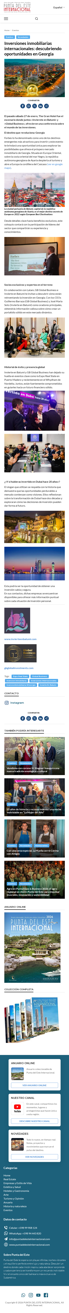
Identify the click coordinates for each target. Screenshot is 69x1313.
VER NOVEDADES (34, 1156)
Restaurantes (41, 846)
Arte (6, 1194)
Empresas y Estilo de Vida (18, 1183)
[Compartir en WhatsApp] (28, 106)
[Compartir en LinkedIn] (40, 106)
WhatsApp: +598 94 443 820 (25, 1233)
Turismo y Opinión (14, 1198)
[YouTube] (38, 1295)
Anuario (8, 1202)
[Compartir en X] (34, 106)
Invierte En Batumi (48, 685)
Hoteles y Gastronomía (16, 1190)
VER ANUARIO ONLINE (34, 1085)
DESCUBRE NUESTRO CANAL (34, 1121)
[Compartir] (46, 106)
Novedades (23, 37)
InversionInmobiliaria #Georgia (21, 685)
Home (6, 30)
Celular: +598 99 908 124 (23, 1227)
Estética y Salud (12, 1186)
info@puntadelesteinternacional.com (29, 1238)
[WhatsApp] (23, 1295)
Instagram (17, 702)
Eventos (15, 30)
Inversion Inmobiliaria (16, 681)
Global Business (39, 676)
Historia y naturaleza (15, 1206)
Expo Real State (20, 676)
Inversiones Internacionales (43, 681)
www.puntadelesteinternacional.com (29, 1244)
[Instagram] (30, 1295)
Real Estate (10, 1179)
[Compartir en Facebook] (22, 106)
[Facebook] (45, 1295)
